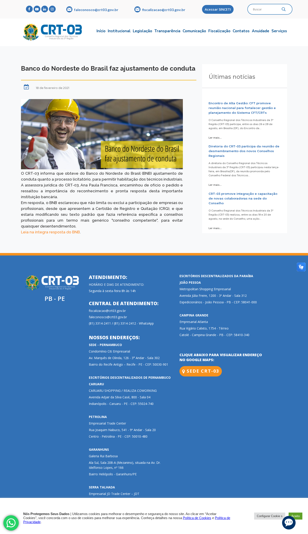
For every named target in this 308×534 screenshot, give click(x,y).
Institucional (119, 31)
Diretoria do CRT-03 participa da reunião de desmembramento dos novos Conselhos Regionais (244, 151)
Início (101, 31)
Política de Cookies (197, 518)
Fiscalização (219, 31)
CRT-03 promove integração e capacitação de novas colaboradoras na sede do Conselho (243, 198)
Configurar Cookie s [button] (270, 516)
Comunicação (194, 31)
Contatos (241, 31)
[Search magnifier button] (283, 10)
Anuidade (260, 31)
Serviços (279, 31)
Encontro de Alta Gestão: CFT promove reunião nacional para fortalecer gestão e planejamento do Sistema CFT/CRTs (242, 107)
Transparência (167, 31)
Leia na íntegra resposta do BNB (50, 232)
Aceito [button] (295, 516)
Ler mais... (215, 137)
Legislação (142, 31)
